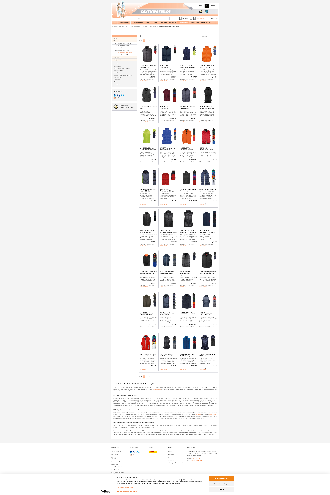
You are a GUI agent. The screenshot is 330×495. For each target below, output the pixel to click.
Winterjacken (117, 57)
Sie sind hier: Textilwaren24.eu (120, 26)
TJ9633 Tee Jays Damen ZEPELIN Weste (207, 355)
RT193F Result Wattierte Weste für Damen (167, 149)
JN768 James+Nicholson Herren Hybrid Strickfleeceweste (148, 190)
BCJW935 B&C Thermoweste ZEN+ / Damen (166, 190)
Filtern (143, 36)
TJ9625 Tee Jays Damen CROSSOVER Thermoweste (188, 231)
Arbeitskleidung (157, 389)
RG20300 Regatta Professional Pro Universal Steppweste (207, 231)
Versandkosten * (144, 80)
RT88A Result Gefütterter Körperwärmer (187, 107)
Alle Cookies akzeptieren (221, 478)
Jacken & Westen (117, 36)
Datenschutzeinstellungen (220, 484)
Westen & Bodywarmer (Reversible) (123, 43)
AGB (115, 81)
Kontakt (116, 73)
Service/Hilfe (213, 18)
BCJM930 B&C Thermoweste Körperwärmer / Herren (167, 66)
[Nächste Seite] (147, 40)
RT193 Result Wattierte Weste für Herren (206, 66)
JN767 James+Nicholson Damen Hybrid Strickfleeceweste (167, 314)
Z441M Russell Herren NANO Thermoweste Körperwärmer (167, 272)
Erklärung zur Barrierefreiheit (175, 463)
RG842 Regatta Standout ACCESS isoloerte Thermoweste (147, 231)
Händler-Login (117, 66)
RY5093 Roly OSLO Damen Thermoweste (188, 190)
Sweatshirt (198, 414)
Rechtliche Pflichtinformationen (122, 68)
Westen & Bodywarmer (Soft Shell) (123, 45)
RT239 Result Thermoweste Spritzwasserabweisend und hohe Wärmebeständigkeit (148, 272)
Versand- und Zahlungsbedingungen (123, 75)
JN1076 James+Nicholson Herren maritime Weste (148, 355)
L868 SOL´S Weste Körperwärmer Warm (186, 149)
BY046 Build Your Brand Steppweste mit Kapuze (206, 107)
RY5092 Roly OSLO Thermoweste (166, 107)
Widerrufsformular (118, 70)
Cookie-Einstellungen (119, 64)
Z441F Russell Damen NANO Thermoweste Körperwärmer (166, 355)
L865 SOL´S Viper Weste (187, 313)
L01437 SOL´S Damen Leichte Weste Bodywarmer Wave (188, 66)
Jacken (115, 38)
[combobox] (151, 18)
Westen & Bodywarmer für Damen (123, 54)
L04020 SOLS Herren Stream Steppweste (146, 314)
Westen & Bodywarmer (120, 41)
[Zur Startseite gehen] (165, 9)
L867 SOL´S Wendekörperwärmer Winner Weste (206, 149)
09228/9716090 (195, 458)
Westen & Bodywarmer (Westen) (122, 48)
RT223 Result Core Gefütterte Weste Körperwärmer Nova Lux (187, 272)
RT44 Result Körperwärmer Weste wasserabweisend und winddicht (207, 272)
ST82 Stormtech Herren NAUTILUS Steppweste (187, 355)
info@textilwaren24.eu (196, 460)
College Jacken (118, 59)
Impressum (117, 84)
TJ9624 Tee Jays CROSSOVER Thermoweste (168, 231)
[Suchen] (168, 18)
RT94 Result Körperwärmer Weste (148, 107)
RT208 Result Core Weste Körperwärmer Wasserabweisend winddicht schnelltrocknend (148, 66)
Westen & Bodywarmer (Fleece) (122, 50)
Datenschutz (117, 79)
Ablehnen (221, 489)
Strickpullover (212, 414)
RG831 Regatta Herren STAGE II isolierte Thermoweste (206, 314)
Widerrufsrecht (118, 77)
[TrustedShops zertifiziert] (200, 11)
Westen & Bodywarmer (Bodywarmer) (123, 52)
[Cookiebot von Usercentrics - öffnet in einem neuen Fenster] (105, 491)
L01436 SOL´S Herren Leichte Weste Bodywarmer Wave (148, 149)
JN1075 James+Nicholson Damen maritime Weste (207, 190)
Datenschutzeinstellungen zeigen (127, 491)
